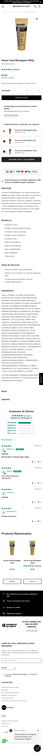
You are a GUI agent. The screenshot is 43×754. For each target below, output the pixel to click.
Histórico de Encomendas (10, 721)
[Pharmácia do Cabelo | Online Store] (21, 7)
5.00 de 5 (27, 416)
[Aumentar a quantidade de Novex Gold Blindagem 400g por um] (38, 90)
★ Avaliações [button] (41, 379)
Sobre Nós (5, 690)
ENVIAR (4, 667)
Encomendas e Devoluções (10, 692)
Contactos (5, 726)
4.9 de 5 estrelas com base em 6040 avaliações (31, 624)
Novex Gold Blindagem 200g (26, 150)
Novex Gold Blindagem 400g (26, 130)
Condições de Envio (8, 698)
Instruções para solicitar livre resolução (14, 700)
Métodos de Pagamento (9, 695)
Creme (13, 11)
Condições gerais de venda (10, 687)
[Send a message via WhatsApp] (4, 741)
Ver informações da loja (11, 115)
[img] (6, 446)
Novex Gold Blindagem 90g (25, 140)
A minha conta (6, 723)
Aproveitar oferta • (22, 159)
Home (5, 11)
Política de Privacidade (19, 674)
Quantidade (6, 90)
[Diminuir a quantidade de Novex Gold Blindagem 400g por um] (15, 90)
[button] (6, 69)
